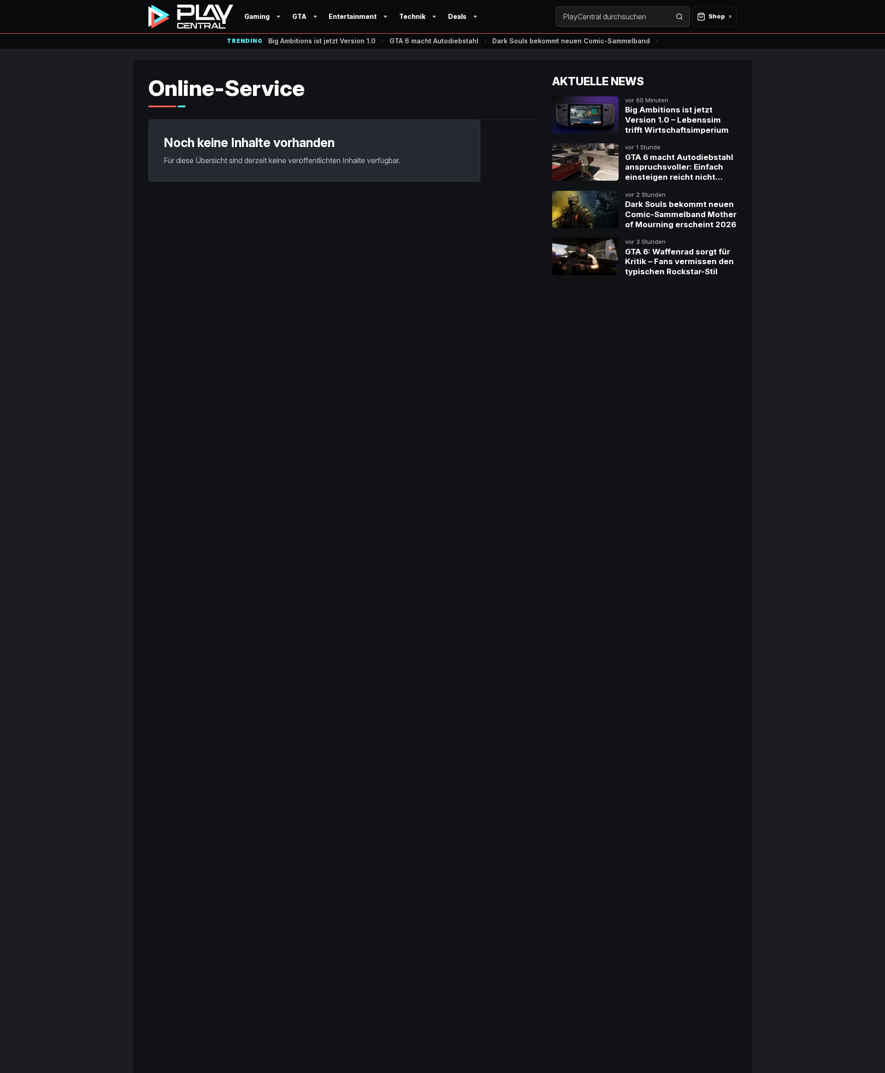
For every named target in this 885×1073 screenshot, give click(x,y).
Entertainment (353, 16)
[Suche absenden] (679, 16)
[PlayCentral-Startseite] (190, 17)
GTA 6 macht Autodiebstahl (433, 41)
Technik (412, 16)
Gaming (257, 16)
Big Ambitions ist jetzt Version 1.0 (322, 41)
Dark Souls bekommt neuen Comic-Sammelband (571, 41)
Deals (457, 16)
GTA (299, 16)
